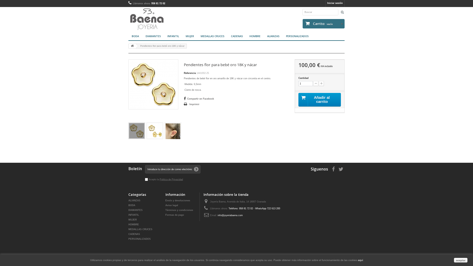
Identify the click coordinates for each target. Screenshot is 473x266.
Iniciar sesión (335, 3)
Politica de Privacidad (171, 179)
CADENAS (237, 36)
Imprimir (194, 104)
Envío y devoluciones (177, 200)
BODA (135, 36)
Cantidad (303, 78)
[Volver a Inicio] (132, 46)
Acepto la (154, 179)
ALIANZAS (273, 36)
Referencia (190, 73)
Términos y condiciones (179, 210)
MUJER (190, 36)
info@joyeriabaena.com (230, 215)
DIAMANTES (153, 36)
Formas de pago (174, 215)
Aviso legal (171, 205)
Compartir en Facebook (200, 98)
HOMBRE (255, 36)
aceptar (460, 260)
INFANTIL (173, 36)
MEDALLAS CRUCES (212, 36)
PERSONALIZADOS (297, 36)
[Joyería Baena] (181, 19)
